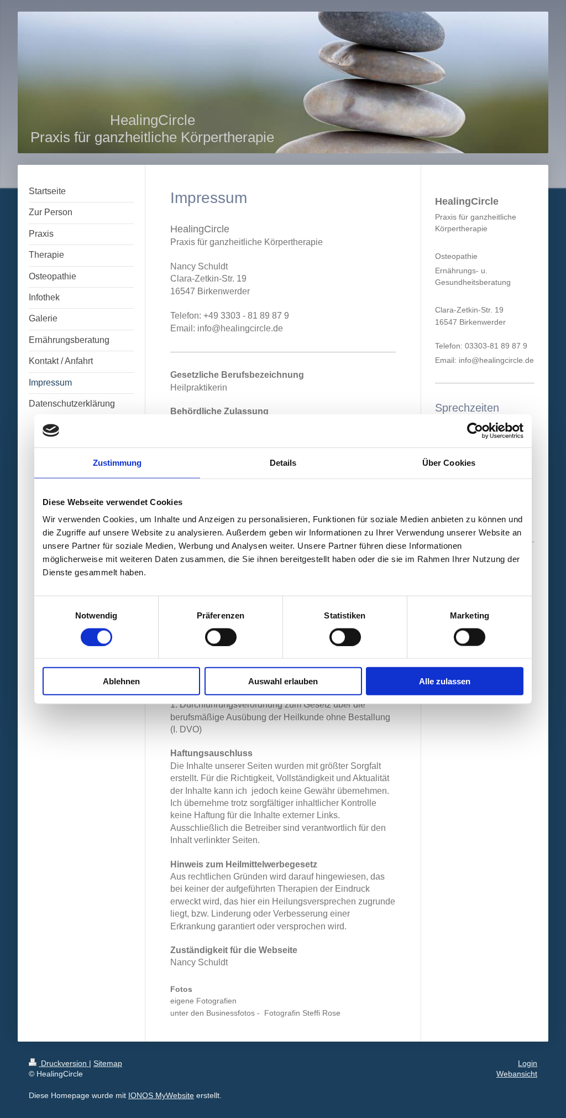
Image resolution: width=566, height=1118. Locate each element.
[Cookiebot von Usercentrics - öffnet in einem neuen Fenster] (475, 430)
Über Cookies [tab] (448, 462)
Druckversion (64, 1063)
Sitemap (107, 1063)
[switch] (221, 637)
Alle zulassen (444, 681)
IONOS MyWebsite (161, 1095)
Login (527, 1063)
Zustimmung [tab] (117, 462)
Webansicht (516, 1073)
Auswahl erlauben (283, 681)
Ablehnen (121, 681)
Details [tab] (283, 462)
